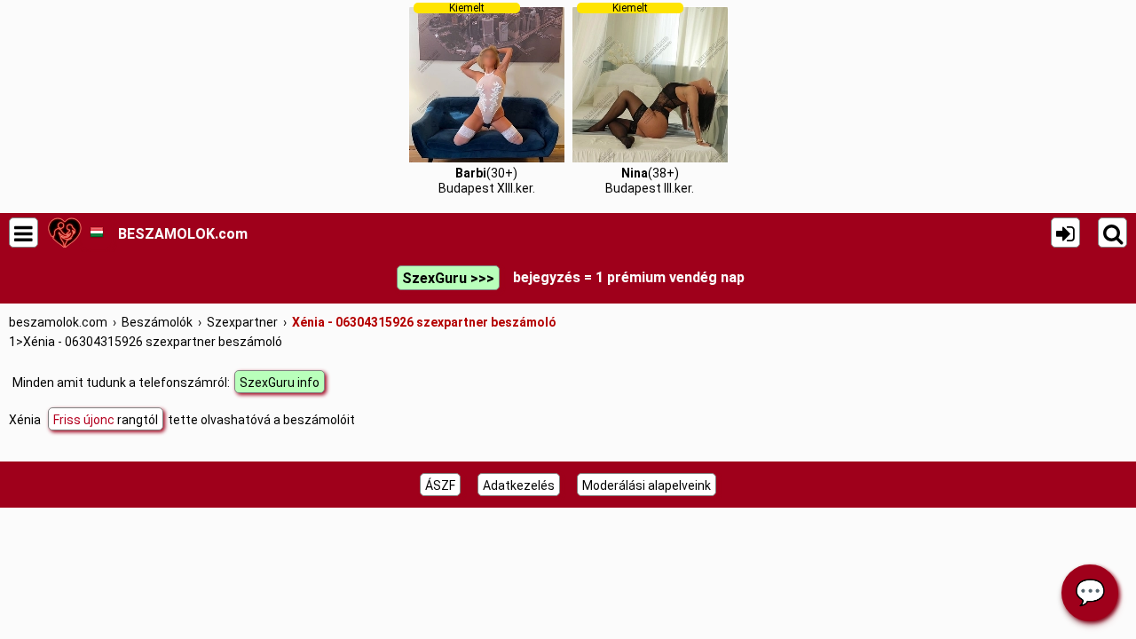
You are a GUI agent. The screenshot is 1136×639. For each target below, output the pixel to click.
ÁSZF (440, 485)
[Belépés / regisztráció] (1065, 232)
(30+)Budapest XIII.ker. (486, 98)
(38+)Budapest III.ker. (649, 98)
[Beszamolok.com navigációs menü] (23, 232)
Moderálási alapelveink (646, 485)
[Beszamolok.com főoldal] (64, 232)
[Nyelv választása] (96, 232)
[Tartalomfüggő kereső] (1112, 232)
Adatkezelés (519, 485)
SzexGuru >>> (448, 278)
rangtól (105, 420)
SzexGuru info (280, 382)
